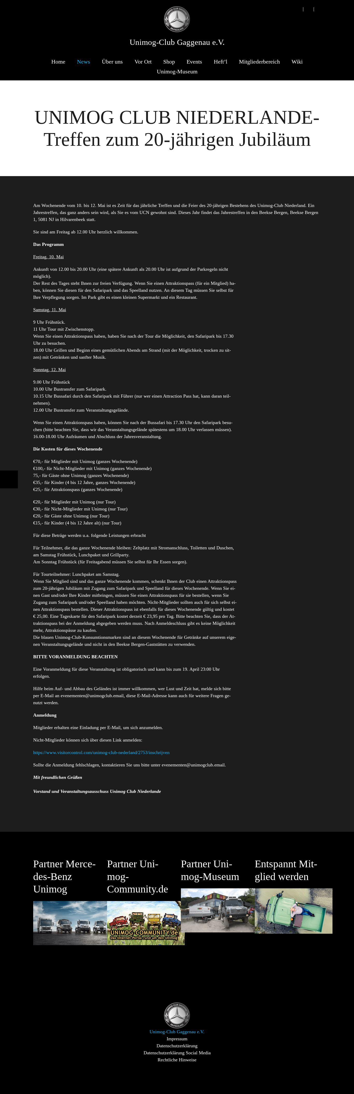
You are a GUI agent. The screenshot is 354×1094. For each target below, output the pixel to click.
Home (58, 61)
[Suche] (298, 8)
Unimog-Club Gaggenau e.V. (177, 42)
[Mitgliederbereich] (319, 8)
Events (194, 61)
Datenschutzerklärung (177, 1045)
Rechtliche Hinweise (177, 1059)
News (83, 61)
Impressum (177, 1038)
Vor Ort (143, 61)
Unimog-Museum (177, 71)
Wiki (297, 61)
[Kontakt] (308, 8)
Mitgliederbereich (259, 61)
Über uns (112, 61)
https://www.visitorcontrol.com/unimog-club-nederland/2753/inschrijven (101, 752)
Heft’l (220, 61)
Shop (169, 61)
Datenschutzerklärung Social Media (177, 1052)
